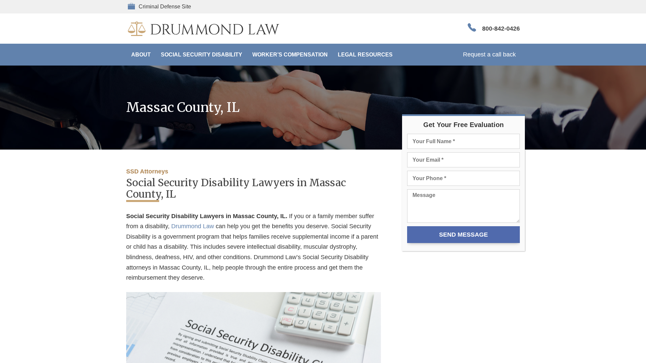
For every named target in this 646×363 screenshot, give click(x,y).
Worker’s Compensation (290, 54)
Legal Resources (365, 54)
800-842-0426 (501, 28)
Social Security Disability (201, 54)
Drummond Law (192, 226)
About (141, 54)
